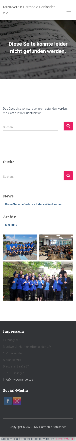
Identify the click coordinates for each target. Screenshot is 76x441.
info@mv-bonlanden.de (18, 379)
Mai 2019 (11, 225)
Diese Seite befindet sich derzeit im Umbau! (33, 204)
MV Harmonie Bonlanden (50, 427)
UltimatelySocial (65, 438)
